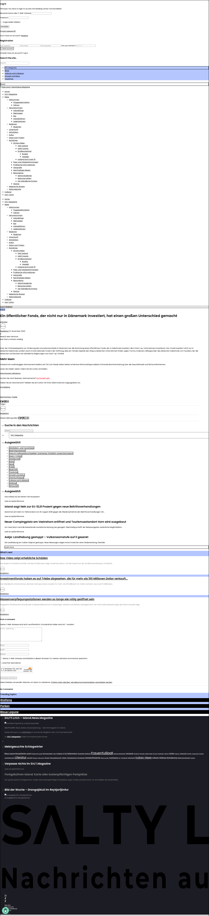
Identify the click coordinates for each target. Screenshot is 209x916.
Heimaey (142, 754)
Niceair (47, 758)
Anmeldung (5, 387)
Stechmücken (105, 758)
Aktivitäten (13, 132)
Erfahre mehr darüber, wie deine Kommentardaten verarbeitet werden (81, 682)
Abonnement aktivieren (10, 373)
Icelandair (183, 754)
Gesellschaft (14, 458)
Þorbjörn (192, 758)
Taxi (119, 758)
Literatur (4, 322)
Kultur (11, 135)
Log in (2, 306)
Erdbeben (59, 754)
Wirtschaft (13, 486)
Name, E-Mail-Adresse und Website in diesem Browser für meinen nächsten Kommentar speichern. (45, 658)
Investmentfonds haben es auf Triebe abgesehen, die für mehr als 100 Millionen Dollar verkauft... (64, 578)
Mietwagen (18, 113)
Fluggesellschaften (21, 102)
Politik (11, 467)
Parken (5, 706)
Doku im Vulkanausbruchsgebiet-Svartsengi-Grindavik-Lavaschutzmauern (41, 453)
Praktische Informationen (24, 165)
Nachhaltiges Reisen (21, 170)
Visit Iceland (23, 146)
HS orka (155, 754)
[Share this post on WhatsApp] (26, 418)
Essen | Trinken (15, 456)
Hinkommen (14, 99)
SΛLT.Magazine (11, 94)
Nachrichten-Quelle (8, 397)
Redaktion (4, 331)
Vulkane (8, 192)
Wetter (16, 184)
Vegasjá (25, 156)
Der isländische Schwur (27, 181)
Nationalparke (15, 189)
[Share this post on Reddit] (5, 401)
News (7, 70)
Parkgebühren (72, 758)
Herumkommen (15, 108)
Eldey (54, 754)
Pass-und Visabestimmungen (25, 162)
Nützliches (13, 140)
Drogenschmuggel (37, 754)
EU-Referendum (71, 754)
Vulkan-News (143, 757)
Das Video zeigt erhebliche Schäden (24, 558)
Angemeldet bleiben (11, 22)
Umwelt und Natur (12, 76)
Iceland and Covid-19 (26, 159)
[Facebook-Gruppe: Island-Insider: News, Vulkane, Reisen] (5, 901)
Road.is (25, 154)
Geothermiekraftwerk (119, 754)
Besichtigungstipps (17, 450)
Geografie (17, 167)
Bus (14, 116)
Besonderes (18, 173)
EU (64, 754)
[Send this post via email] (8, 401)
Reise (7, 97)
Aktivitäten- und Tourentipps (21, 448)
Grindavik (129, 754)
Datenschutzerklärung (11, 908)
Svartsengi (113, 758)
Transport (124, 758)
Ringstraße (81, 758)
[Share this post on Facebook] (1, 401)
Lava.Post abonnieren (11, 663)
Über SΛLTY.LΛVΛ (9, 907)
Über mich (7, 905)
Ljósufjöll (29, 758)
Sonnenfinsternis (92, 757)
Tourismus (9, 79)
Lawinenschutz (9, 758)
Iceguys (177, 754)
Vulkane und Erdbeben (14, 73)
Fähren (16, 105)
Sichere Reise (19, 143)
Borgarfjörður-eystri (23, 753)
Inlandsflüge (18, 110)
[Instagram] (6, 895)
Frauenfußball (102, 753)
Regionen (13, 124)
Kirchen (189, 754)
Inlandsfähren (19, 118)
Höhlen (171, 754)
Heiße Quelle (148, 754)
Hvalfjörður (161, 754)
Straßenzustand (24, 151)
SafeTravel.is (23, 148)
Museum (35, 758)
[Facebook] (5, 898)
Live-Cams (9, 194)
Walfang (12, 483)
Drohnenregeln (47, 754)
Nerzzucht (41, 758)
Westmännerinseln (184, 758)
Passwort (4, 17)
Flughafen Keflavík (84, 754)
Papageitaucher (55, 758)
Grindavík (136, 754)
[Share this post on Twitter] (3, 401)
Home (7, 91)
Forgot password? (8, 31)
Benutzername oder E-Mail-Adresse (15, 13)
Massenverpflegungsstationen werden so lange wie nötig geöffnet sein (47, 599)
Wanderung (172, 758)
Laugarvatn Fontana (198, 754)
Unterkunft (13, 129)
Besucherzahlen (24, 178)
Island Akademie (25, 175)
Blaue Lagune (9, 712)
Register (24, 35)
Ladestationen (19, 121)
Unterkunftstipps (16, 477)
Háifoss (166, 754)
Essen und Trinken (16, 137)
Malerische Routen (17, 186)
